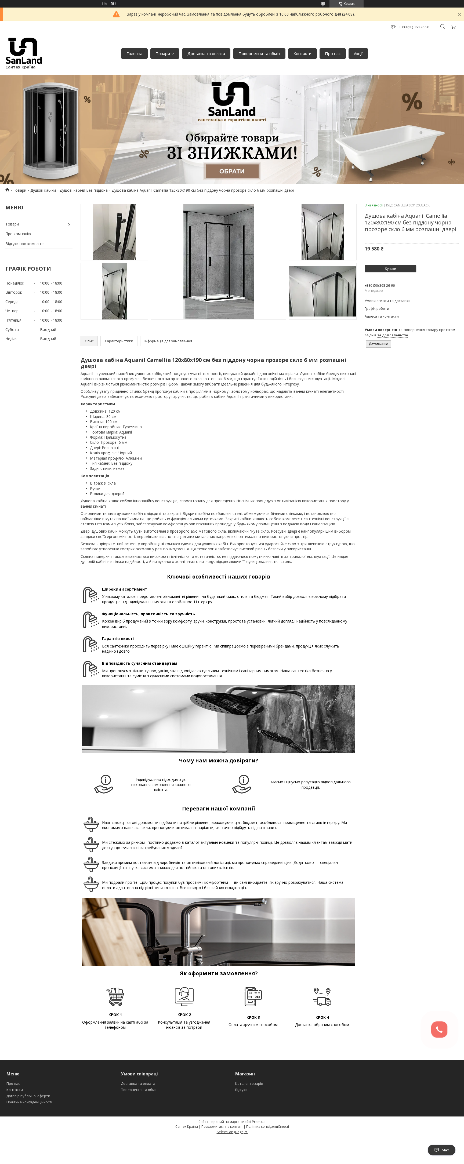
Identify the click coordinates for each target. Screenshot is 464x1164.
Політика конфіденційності (29, 1102)
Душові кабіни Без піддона (84, 190)
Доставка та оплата (206, 53)
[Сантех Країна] (23, 51)
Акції (358, 53)
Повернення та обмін (259, 53)
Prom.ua (259, 1121)
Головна (134, 53)
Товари (163, 53)
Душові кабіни (43, 190)
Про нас (332, 53)
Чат (445, 1150)
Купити (390, 269)
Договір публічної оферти (28, 1095)
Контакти (302, 53)
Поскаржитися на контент (222, 1126)
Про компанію (18, 233)
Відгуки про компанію (25, 243)
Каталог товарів (249, 1083)
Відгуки (241, 1089)
